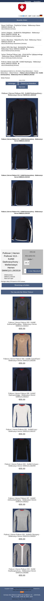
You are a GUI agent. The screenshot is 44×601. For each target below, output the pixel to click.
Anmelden (37, 1)
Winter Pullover (13, 73)
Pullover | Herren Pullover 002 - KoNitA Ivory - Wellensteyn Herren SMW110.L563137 (22, 430)
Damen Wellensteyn (27, 598)
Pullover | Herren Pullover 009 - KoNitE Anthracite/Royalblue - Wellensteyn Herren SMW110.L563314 (22, 324)
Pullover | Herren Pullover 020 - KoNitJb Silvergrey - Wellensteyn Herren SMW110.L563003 (22, 535)
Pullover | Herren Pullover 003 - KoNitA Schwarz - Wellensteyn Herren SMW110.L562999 (22, 465)
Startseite (28, 1)
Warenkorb (37, 4)
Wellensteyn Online (17, 598)
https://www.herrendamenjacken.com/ (22, 590)
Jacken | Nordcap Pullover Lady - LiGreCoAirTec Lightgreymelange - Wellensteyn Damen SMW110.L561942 (22, 55)
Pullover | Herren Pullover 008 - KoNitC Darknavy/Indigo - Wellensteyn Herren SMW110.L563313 (22, 395)
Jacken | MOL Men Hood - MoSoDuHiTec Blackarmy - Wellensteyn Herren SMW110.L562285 (18, 48)
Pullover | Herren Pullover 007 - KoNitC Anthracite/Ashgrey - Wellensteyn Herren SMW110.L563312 (22, 500)
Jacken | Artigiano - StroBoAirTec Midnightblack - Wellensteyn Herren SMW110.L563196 (20, 33)
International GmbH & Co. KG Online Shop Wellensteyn (17, 71)
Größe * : (31, 259)
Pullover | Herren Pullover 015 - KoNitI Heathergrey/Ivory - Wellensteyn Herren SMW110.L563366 (22, 570)
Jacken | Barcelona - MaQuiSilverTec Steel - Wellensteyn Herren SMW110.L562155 (21, 40)
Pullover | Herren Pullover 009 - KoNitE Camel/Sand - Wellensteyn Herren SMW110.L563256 (22, 359)
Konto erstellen (25, 4)
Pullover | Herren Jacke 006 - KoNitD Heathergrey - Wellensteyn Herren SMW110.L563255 (21, 62)
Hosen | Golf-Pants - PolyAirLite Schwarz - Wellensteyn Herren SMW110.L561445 (20, 26)
